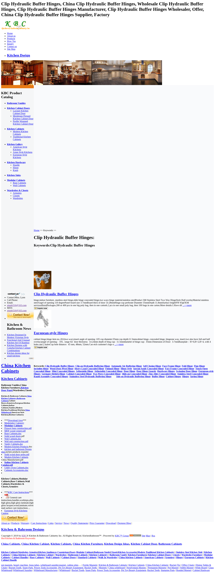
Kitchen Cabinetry (98, 555)
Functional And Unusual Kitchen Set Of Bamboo (18, 341)
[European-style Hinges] (42, 327)
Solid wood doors (12, 436)
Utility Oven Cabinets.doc (16, 467)
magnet (62, 565)
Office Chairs (188, 565)
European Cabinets (194, 557)
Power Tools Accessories (45, 567)
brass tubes (34, 565)
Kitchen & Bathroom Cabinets (113, 565)
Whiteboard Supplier (22, 570)
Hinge (16, 167)
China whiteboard (116, 567)
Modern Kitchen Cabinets (20, 132)
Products (11, 38)
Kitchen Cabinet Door (144, 543)
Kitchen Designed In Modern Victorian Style (18, 336)
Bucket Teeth (90, 567)
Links (51, 523)
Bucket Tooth (15, 567)
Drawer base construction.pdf (18, 428)
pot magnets (6, 565)
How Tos (11, 41)
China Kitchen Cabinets (16, 368)
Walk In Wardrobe (107, 557)
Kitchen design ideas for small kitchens (18, 354)
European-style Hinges (51, 333)
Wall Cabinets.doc (12, 439)
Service (58, 523)
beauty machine (20, 565)
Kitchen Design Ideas (116, 543)
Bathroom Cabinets (170, 543)
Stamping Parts (168, 570)
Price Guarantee (97, 523)
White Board (201, 567)
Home (10, 33)
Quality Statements (79, 523)
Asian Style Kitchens (22, 152)
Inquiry (10, 44)
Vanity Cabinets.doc (13, 444)
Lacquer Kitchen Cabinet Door (20, 112)
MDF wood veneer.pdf (15, 431)
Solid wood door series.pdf (16, 454)
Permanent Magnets (157, 567)
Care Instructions (39, 523)
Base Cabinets (19, 183)
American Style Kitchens (20, 148)
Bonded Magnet (183, 570)
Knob (15, 170)
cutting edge (72, 565)
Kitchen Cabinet (45, 555)
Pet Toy (61, 567)
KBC (24, 535)
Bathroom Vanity (118, 555)
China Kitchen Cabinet (35, 543)
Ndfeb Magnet (187, 567)
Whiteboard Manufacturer (46, 570)
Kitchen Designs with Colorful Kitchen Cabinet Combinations (18, 348)
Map (148, 535)
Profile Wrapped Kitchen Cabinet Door (23, 122)
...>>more (187, 305)
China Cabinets (10, 543)
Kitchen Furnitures (137, 555)
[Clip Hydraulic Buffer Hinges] (42, 288)
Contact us (12, 46)
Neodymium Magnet (136, 567)
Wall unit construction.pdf (16, 441)
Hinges (179, 557)
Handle (16, 165)
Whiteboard (64, 570)
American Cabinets (153, 557)
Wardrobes (18, 198)
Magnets (103, 567)
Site (143, 535)
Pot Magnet (173, 567)
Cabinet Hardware (201, 570)
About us (11, 36)
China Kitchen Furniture (88, 543)
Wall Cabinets (19, 185)
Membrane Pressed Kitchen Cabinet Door (23, 117)
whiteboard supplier (49, 565)
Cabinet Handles (20, 557)
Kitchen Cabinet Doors (159, 555)
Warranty (25, 523)
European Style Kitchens (20, 156)
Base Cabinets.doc (13, 433)
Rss (153, 535)
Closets (16, 195)
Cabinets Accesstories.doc (16, 470)
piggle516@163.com (16, 305)
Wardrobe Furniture (192, 555)
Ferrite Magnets (90, 565)
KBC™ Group (122, 535)
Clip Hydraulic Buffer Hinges (56, 294)
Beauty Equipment (74, 567)
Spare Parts (28, 567)
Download (111, 523)
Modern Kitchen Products (16, 446)
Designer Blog (124, 523)
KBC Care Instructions (18, 492)
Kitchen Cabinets (14, 379)
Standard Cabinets (87, 557)
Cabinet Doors (68, 557)
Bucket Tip (175, 565)
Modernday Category (14, 423)
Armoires (17, 193)
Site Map (11, 49)
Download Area (15, 420)
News (66, 523)
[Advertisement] (13, 245)
